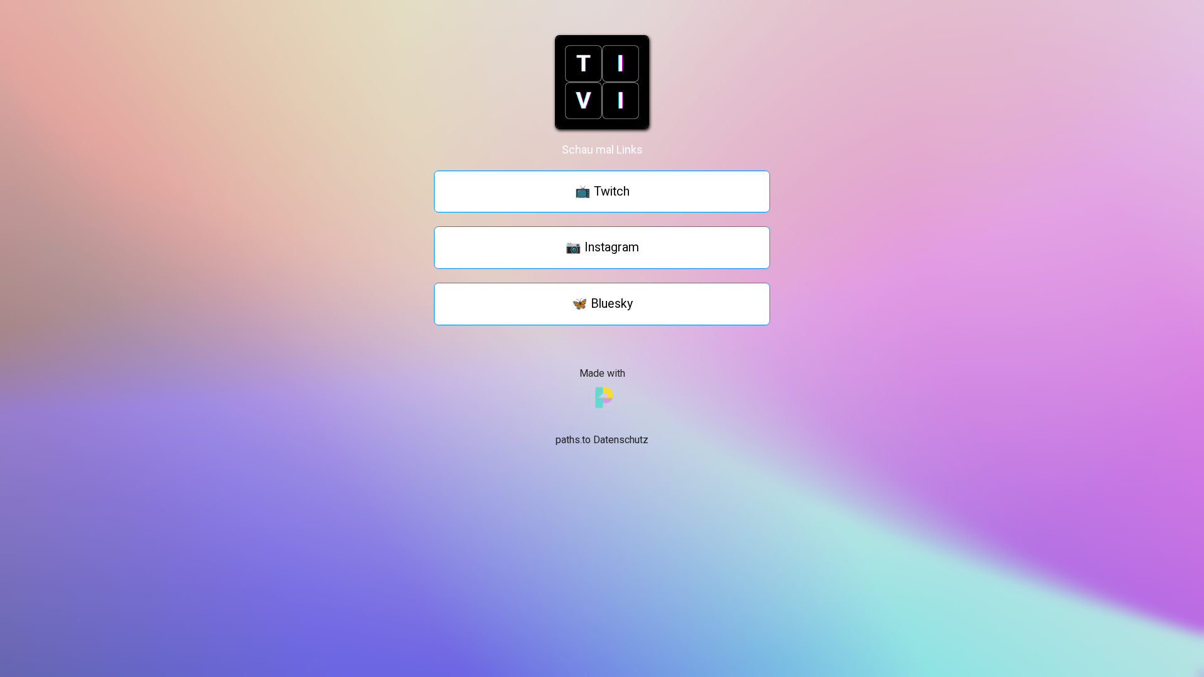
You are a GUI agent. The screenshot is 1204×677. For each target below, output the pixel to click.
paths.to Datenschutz (602, 440)
